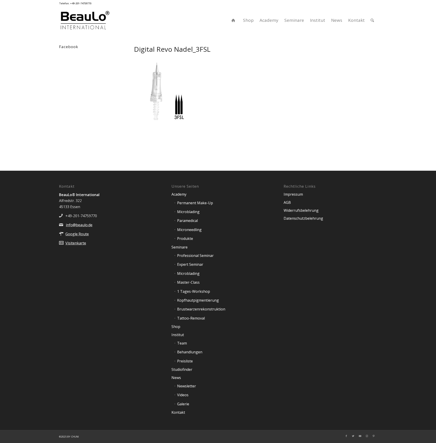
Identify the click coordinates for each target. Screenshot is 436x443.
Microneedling (189, 229)
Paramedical (187, 220)
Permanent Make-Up (195, 202)
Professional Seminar (195, 255)
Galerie (183, 403)
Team (182, 343)
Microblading (188, 211)
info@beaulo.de (79, 224)
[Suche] (372, 20)
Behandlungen (189, 351)
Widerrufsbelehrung (301, 210)
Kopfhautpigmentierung (198, 300)
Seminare (179, 247)
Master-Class (188, 282)
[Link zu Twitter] (353, 436)
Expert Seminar (190, 264)
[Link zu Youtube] (360, 436)
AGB (287, 202)
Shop (175, 326)
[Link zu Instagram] (366, 436)
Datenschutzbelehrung (303, 218)
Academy (178, 194)
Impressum (293, 194)
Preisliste (185, 361)
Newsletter (186, 386)
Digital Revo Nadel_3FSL (172, 49)
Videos (182, 394)
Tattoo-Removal (191, 318)
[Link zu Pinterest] (373, 436)
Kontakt (178, 412)
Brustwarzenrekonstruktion (201, 309)
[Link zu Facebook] (346, 436)
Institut (177, 334)
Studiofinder (181, 369)
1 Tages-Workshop (193, 291)
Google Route (77, 233)
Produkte (185, 238)
